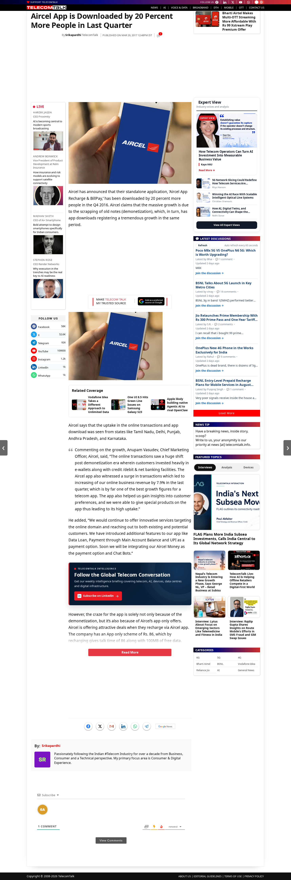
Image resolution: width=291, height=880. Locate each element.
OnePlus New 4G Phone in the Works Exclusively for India (224, 350)
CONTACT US (256, 7)
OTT (241, 7)
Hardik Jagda (42, 112)
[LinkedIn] (123, 726)
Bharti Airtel (203, 664)
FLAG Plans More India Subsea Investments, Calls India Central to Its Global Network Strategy (224, 538)
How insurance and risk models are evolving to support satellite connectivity (47, 178)
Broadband (200, 7)
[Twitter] (100, 726)
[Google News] (165, 726)
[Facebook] (88, 726)
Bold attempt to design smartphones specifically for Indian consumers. (47, 228)
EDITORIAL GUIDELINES (208, 876)
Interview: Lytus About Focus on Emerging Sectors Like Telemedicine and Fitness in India (208, 628)
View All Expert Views (227, 225)
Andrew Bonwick (45, 156)
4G (239, 657)
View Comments (111, 840)
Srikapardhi (73, 35)
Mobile (229, 7)
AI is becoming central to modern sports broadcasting (47, 124)
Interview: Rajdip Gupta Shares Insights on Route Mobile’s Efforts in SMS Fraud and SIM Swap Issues (243, 630)
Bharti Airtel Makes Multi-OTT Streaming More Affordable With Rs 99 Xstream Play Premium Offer (239, 21)
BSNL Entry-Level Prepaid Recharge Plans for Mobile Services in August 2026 (223, 383)
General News (246, 670)
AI (164, 7)
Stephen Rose (42, 260)
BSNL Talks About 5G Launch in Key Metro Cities (223, 285)
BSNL (220, 664)
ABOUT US (184, 876)
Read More (130, 652)
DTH (216, 7)
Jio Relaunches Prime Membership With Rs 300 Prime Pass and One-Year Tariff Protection (227, 318)
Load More (227, 413)
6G (198, 657)
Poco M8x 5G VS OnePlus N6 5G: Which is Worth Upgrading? (226, 252)
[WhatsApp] (135, 726)
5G (218, 657)
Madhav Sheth (43, 216)
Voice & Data (179, 7)
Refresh (202, 245)
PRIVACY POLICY (254, 876)
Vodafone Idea (246, 664)
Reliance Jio (203, 670)
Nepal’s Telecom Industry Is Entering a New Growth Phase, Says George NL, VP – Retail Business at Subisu (209, 582)
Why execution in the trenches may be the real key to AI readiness (47, 272)
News (154, 7)
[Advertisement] (111, 71)
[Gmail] (112, 726)
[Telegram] (147, 726)
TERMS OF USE (233, 876)
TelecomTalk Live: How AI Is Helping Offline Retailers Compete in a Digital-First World (242, 580)
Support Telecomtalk (44, 2)
